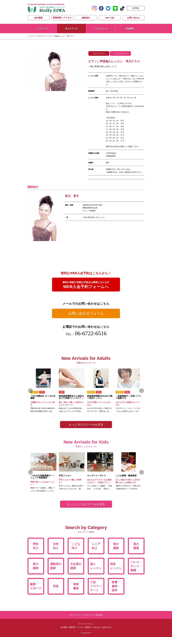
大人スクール (42, 36)
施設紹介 (86, 18)
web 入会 (109, 18)
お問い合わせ (133, 18)
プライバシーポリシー (86, 624)
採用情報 (135, 8)
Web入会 (96, 627)
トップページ (42, 28)
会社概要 (38, 18)
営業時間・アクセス (76, 627)
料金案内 (130, 28)
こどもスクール (100, 28)
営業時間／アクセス (62, 18)
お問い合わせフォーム (86, 313)
